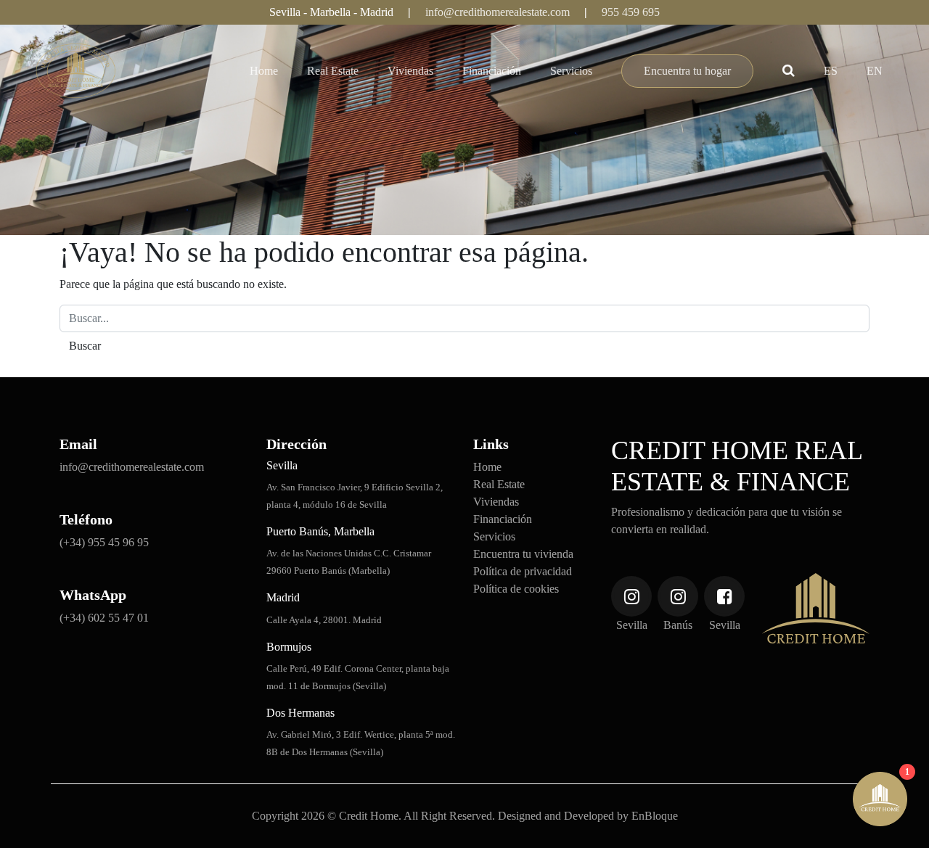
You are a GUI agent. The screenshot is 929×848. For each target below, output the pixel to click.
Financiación (491, 71)
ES (831, 71)
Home (264, 71)
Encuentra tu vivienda (523, 554)
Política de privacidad (522, 571)
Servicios (571, 71)
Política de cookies (516, 589)
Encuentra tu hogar (687, 71)
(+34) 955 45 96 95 (104, 542)
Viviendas (410, 71)
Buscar (798, 71)
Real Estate (333, 71)
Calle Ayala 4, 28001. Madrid (324, 619)
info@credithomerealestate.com (497, 12)
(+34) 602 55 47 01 (104, 618)
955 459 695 (631, 12)
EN (875, 71)
